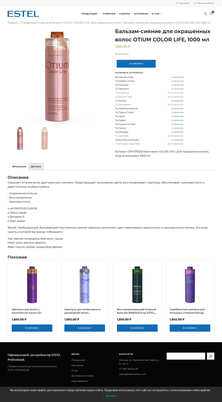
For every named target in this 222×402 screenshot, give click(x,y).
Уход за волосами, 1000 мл (133, 155)
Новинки (109, 13)
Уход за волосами (49, 22)
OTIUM (67, 22)
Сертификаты (80, 381)
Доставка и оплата (83, 375)
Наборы (124, 13)
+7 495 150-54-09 (128, 368)
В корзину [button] (32, 328)
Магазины (184, 3)
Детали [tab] (36, 166)
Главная (13, 22)
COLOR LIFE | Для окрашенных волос (97, 22)
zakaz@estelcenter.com (132, 374)
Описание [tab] (19, 166)
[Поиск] (205, 14)
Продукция (89, 13)
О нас (156, 13)
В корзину (136, 63)
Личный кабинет (205, 3)
